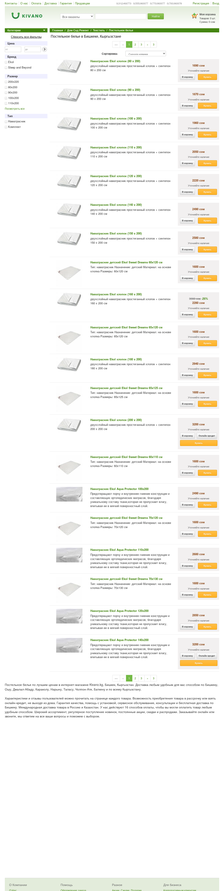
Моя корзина (208, 14)
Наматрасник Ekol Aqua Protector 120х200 (119, 611)
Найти (156, 16)
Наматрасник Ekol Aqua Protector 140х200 (119, 640)
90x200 (12, 92)
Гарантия (66, 3)
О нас (24, 3)
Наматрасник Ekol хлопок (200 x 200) (116, 420)
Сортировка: (110, 54)
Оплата (36, 3)
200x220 (13, 81)
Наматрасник (16, 121)
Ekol (10, 62)
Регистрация (201, 3)
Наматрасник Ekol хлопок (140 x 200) (116, 204)
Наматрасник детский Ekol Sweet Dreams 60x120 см (126, 262)
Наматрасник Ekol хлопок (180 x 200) (116, 359)
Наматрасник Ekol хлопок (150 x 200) (116, 233)
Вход (215, 3)
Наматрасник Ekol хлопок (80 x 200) (115, 61)
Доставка (50, 3)
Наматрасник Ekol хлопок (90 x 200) (115, 90)
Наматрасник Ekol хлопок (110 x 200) (116, 147)
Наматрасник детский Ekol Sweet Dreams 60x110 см (126, 457)
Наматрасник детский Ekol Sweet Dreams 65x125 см (126, 388)
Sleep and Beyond (19, 67)
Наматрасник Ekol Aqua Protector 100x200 (119, 489)
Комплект (14, 127)
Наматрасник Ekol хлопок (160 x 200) (116, 294)
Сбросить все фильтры (26, 37)
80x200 (12, 87)
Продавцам (82, 3)
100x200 (13, 98)
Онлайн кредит (207, 435)
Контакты (11, 3)
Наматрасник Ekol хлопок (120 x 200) (116, 176)
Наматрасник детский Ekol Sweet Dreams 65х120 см (126, 327)
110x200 (13, 103)
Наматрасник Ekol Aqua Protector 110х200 (119, 550)
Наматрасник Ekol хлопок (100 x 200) (116, 118)
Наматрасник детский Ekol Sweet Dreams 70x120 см (126, 518)
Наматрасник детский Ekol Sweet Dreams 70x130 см (126, 579)
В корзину (187, 76)
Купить (207, 76)
